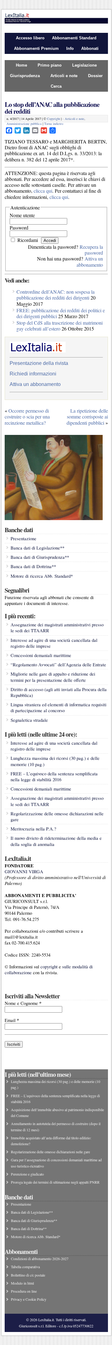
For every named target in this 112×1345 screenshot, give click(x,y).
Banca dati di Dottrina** (33, 566)
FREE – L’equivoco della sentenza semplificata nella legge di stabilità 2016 (54, 776)
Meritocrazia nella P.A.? (33, 829)
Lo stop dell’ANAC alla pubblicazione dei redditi (52, 107)
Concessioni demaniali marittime (41, 655)
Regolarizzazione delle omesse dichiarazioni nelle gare (50, 1151)
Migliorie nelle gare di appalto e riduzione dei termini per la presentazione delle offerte (53, 677)
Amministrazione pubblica (24, 123)
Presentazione (23, 538)
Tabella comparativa (25, 1266)
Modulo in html (22, 1283)
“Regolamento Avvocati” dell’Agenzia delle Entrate (58, 665)
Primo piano (50, 65)
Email (12, 1020)
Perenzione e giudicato (27, 1174)
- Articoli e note (73, 118)
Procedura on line (24, 1291)
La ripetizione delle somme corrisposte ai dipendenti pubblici (87, 416)
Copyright (53, 118)
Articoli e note (63, 75)
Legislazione (84, 65)
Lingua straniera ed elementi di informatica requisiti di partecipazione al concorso (58, 707)
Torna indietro (53, 123)
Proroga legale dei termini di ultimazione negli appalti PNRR (55, 1182)
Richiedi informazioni (33, 373)
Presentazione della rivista (39, 363)
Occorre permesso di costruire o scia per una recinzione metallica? (27, 416)
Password (19, 227)
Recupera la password (91, 249)
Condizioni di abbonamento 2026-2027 (39, 1258)
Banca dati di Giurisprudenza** (40, 557)
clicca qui (43, 190)
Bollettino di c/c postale (28, 1275)
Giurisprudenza (25, 75)
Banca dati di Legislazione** (37, 548)
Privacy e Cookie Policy (28, 1299)
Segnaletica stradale (29, 720)
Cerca (56, 86)
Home (21, 65)
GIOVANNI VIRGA (24, 871)
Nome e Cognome (23, 1003)
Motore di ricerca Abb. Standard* (42, 576)
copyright (49, 967)
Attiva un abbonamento (90, 261)
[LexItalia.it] (56, 22)
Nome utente (22, 215)
